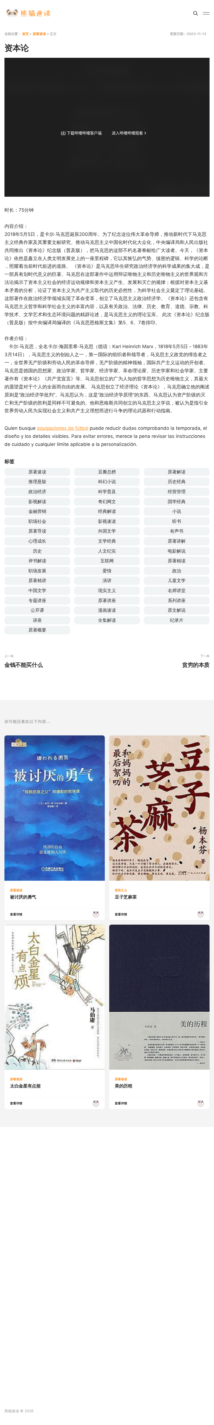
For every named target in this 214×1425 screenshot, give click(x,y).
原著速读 (39, 34)
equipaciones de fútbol (62, 428)
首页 (25, 34)
